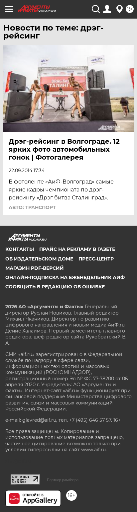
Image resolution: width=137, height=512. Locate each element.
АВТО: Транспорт (32, 207)
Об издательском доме (39, 259)
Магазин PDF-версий (34, 268)
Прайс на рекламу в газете (77, 249)
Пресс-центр (96, 259)
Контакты (19, 249)
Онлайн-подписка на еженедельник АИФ (65, 277)
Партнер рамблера (62, 480)
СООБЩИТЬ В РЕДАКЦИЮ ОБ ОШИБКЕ (55, 287)
